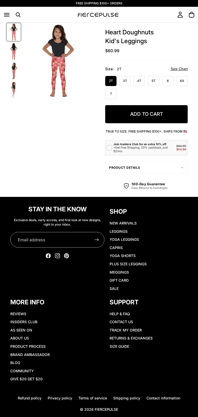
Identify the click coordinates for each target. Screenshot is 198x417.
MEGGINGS (119, 272)
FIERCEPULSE (106, 409)
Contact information (163, 398)
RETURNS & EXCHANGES (131, 338)
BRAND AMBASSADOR (30, 354)
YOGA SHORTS (123, 256)
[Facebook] (48, 256)
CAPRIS (116, 247)
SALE (114, 288)
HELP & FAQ (120, 314)
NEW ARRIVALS (123, 223)
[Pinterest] (66, 256)
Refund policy (30, 398)
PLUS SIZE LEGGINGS (128, 264)
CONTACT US (121, 322)
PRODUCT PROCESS (28, 346)
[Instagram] (57, 256)
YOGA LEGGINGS (124, 239)
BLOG (15, 363)
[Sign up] (96, 239)
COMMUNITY (22, 371)
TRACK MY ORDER (126, 330)
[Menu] (6, 14)
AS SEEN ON (21, 330)
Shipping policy (126, 398)
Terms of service (92, 398)
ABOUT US (19, 338)
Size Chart (179, 69)
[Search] (18, 14)
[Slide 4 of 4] (14, 90)
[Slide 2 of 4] (14, 51)
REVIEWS (18, 314)
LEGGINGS (119, 231)
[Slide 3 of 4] (14, 71)
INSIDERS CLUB (23, 322)
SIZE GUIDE (119, 346)
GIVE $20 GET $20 (26, 379)
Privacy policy (60, 398)
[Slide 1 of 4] (14, 32)
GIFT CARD (119, 280)
